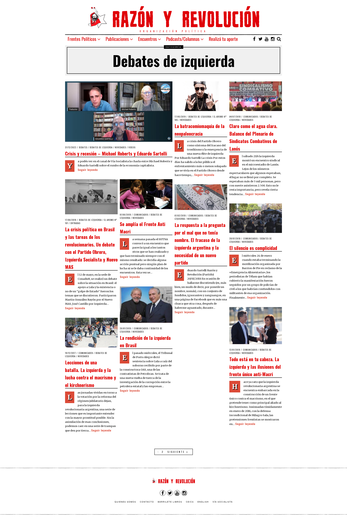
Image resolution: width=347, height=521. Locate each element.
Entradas (75, 223)
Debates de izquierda (101, 147)
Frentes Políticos (82, 38)
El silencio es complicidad (253, 247)
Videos (132, 147)
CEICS (190, 501)
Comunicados (250, 116)
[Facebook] (254, 38)
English (203, 501)
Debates (83, 147)
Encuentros (147, 38)
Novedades (120, 147)
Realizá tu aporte (223, 38)
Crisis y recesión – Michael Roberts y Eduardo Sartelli (116, 153)
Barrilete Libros (170, 501)
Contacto (147, 501)
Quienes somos (125, 501)
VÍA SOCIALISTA (223, 501)
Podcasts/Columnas (183, 38)
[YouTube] (267, 38)
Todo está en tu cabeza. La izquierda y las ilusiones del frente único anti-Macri (255, 366)
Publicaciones (117, 38)
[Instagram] (273, 38)
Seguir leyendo (88, 170)
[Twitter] (260, 38)
